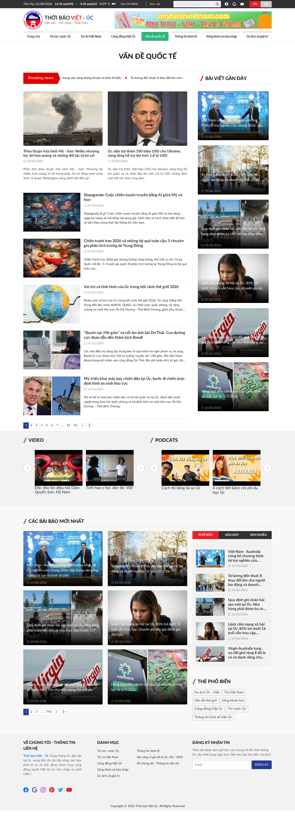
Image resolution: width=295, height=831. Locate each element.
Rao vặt (155, 4)
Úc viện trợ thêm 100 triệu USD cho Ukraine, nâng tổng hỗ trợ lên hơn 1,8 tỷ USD (144, 153)
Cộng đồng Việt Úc (123, 36)
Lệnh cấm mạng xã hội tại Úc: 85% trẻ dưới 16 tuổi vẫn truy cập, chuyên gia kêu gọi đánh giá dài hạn (247, 628)
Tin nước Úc (237, 708)
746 (48, 711)
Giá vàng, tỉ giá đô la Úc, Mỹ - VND (160, 757)
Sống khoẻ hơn (233, 700)
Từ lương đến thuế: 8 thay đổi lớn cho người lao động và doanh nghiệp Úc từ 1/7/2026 (155, 78)
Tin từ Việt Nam (91, 36)
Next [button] (140, 468)
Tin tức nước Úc (60, 36)
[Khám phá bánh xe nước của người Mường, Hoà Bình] (110, 468)
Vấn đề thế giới (205, 700)
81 (68, 425)
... (62, 425)
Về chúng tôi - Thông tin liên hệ (49, 746)
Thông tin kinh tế (185, 36)
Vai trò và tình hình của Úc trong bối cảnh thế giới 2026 (131, 287)
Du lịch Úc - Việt (206, 692)
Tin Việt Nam (234, 692)
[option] (58, 470)
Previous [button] (27, 468)
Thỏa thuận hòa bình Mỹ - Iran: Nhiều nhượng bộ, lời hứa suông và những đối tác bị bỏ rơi (61, 153)
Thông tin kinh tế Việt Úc (213, 717)
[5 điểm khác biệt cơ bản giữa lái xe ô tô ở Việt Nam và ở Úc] (236, 468)
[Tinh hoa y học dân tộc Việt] (58, 468)
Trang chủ (33, 36)
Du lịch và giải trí (257, 36)
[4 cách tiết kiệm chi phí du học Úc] (185, 468)
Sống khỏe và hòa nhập (221, 36)
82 (75, 425)
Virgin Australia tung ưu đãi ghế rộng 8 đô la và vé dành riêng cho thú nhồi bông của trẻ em (247, 653)
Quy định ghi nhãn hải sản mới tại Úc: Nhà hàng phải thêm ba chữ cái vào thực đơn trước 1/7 (246, 604)
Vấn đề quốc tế (155, 36)
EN (266, 4)
